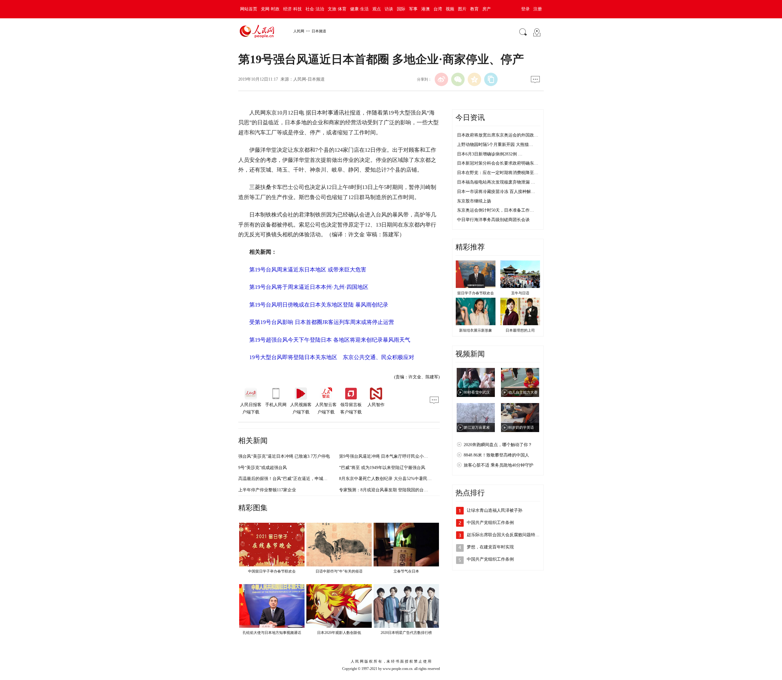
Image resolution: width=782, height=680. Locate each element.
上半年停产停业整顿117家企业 (267, 490)
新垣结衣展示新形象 (475, 330)
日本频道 (319, 31)
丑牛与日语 (520, 293)
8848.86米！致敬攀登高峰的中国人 (496, 455)
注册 (537, 9)
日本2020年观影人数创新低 (339, 633)
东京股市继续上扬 (474, 201)
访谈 (389, 9)
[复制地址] (491, 79)
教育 (474, 9)
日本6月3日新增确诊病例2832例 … (489, 154)
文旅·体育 (337, 9)
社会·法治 (314, 9)
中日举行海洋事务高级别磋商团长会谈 (493, 219)
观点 (376, 9)
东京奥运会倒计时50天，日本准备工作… (495, 210)
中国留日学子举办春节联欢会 (272, 571)
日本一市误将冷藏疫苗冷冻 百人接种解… (496, 191)
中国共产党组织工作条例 (490, 522)
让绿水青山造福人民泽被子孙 (494, 510)
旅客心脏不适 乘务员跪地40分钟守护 (498, 465)
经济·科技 (292, 9)
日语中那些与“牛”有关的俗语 (339, 571)
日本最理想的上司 (520, 330)
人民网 (298, 31)
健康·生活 (359, 9)
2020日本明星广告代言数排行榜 (406, 633)
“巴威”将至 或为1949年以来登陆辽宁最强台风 (382, 467)
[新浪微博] (441, 79)
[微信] (458, 79)
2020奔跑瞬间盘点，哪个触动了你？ (498, 444)
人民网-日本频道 (309, 79)
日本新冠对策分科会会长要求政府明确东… (497, 163)
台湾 (437, 9)
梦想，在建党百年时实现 (490, 547)
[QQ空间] (474, 79)
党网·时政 (270, 9)
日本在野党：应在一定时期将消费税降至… (497, 172)
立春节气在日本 (406, 571)
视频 (450, 9)
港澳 (425, 9)
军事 (413, 9)
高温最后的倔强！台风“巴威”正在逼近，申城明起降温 (289, 478)
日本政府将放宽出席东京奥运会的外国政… (497, 135)
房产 (486, 9)
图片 (462, 9)
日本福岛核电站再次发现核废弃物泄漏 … (496, 182)
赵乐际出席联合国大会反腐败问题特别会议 (507, 535)
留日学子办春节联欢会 (475, 293)
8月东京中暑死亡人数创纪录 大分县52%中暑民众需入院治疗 (396, 478)
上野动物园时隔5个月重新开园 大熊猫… (495, 144)
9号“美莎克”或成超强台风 (262, 467)
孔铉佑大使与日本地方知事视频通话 (272, 633)
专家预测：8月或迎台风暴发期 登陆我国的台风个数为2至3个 (396, 490)
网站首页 (248, 9)
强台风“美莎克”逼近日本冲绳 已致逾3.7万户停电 (284, 456)
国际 (401, 9)
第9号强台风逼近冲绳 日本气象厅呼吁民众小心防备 (388, 456)
